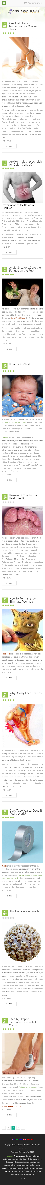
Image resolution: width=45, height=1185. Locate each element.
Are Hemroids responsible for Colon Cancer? (25, 163)
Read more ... (9, 146)
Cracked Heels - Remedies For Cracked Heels (24, 26)
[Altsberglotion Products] (22, 11)
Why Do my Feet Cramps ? (26, 694)
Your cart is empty (34, 3)
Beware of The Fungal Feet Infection (23, 497)
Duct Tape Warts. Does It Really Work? (26, 812)
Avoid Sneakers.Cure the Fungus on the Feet (25, 269)
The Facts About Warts (25, 911)
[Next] (23, 1128)
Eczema (5, 438)
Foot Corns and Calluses (28, 1087)
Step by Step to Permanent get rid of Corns (22, 1022)
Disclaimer (9, 1156)
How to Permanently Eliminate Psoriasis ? (23, 600)
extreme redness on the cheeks (14, 423)
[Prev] (4, 1128)
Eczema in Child (19, 364)
